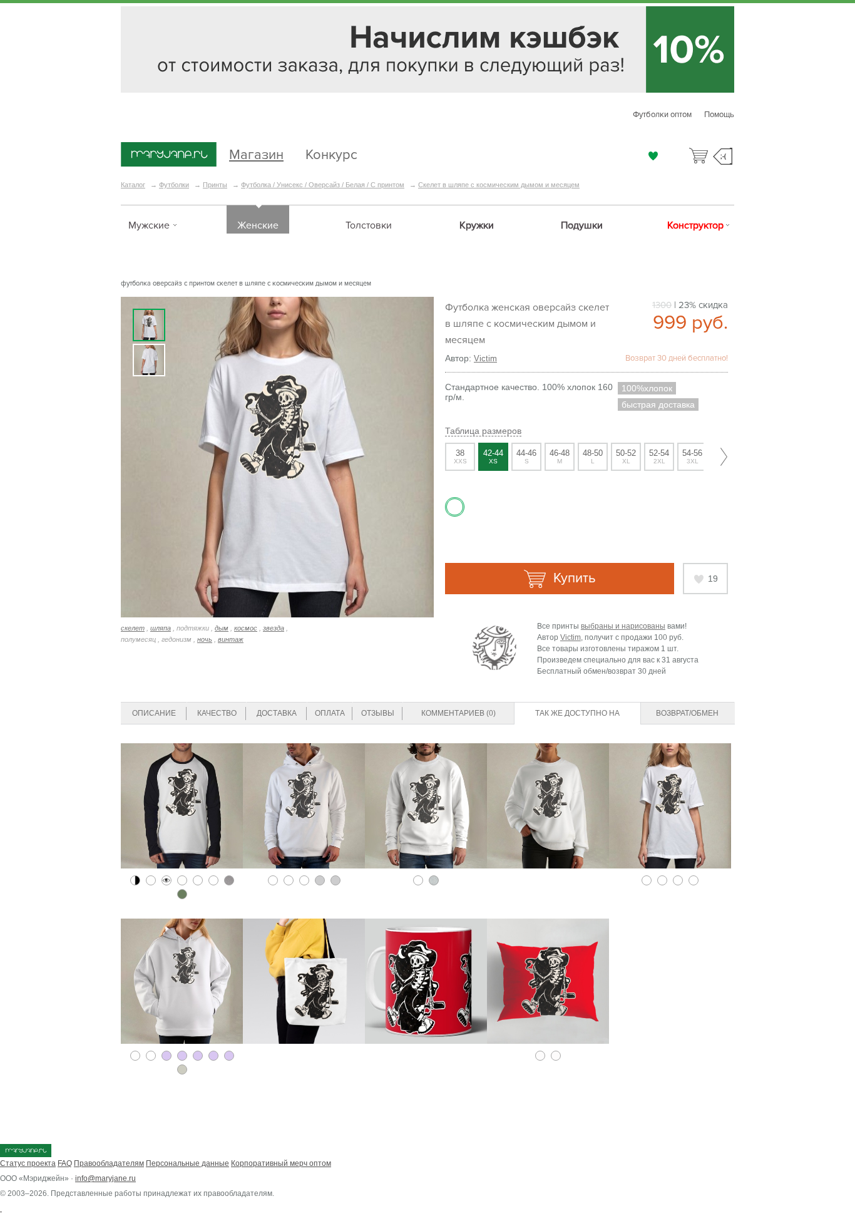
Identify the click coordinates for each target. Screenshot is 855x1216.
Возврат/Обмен (687, 713)
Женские (258, 225)
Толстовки (369, 225)
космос (245, 628)
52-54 (659, 456)
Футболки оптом (662, 115)
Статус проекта (28, 1163)
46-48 (560, 456)
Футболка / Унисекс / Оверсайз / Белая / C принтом (322, 184)
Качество (217, 713)
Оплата (330, 713)
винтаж (230, 639)
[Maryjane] (25, 1154)
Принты (215, 184)
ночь (204, 639)
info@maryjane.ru (105, 1178)
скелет (133, 628)
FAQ (65, 1163)
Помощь (719, 115)
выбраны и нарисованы (623, 626)
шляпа (160, 628)
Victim (485, 358)
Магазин (256, 153)
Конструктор (695, 225)
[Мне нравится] (653, 156)
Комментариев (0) (458, 713)
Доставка (277, 713)
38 (460, 456)
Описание (154, 713)
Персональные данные (187, 1163)
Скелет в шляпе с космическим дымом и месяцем (499, 184)
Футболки (174, 184)
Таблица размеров (483, 431)
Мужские (149, 225)
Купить (572, 578)
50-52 (626, 456)
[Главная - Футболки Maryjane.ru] (169, 155)
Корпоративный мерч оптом (281, 1163)
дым (221, 628)
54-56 (692, 456)
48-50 (593, 456)
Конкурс (331, 153)
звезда (273, 628)
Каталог (133, 184)
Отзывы (377, 713)
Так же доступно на (577, 713)
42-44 (493, 456)
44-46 (526, 456)
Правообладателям (109, 1163)
